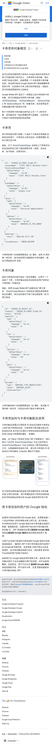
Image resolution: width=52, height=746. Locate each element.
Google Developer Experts (12, 612)
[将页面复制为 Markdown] (37, 48)
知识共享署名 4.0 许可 (41, 579)
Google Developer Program (12, 604)
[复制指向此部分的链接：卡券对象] (16, 270)
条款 (4, 734)
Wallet (26, 3)
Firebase (5, 671)
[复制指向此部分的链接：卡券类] (13, 127)
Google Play (6, 687)
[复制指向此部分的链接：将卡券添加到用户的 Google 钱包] (4, 511)
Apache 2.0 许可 (33, 582)
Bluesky (5, 635)
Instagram (6, 639)
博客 (4, 631)
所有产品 (5, 724)
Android (5, 663)
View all (5, 691)
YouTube (5, 652)
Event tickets (33, 43)
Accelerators (7, 616)
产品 (10, 43)
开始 (26, 35)
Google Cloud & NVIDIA (11, 620)
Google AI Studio (8, 675)
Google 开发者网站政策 (24, 584)
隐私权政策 (12, 734)
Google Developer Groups (12, 608)
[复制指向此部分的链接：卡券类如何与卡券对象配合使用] (46, 418)
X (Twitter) (6, 648)
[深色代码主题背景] (48, 157)
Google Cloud (7, 683)
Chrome (5, 667)
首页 (3, 43)
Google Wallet (20, 43)
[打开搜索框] (41, 3)
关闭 (26, 29)
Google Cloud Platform (11, 720)
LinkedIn (5, 643)
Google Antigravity (9, 679)
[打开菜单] (4, 3)
